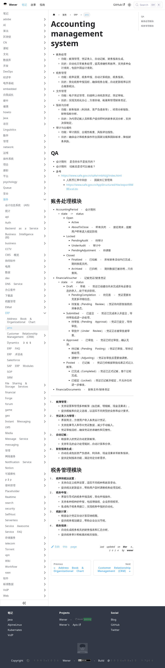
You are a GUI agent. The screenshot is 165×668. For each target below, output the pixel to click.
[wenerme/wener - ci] (83, 619)
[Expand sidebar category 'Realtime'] (44, 497)
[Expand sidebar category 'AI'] (44, 25)
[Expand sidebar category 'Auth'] (44, 222)
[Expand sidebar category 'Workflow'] (44, 566)
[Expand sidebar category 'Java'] (44, 118)
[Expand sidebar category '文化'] (44, 54)
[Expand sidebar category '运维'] (44, 153)
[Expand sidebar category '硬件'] (44, 100)
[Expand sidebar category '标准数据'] (44, 584)
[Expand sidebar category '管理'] (44, 141)
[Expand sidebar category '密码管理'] (44, 485)
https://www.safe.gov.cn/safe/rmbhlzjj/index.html (91, 175)
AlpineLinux (15, 624)
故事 (33, 4)
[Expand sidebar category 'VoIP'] (44, 590)
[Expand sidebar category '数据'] (44, 272)
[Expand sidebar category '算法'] (44, 31)
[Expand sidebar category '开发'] (44, 65)
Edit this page (66, 546)
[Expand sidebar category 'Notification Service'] (44, 462)
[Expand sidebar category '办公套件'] (44, 289)
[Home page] (54, 14)
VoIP (10, 635)
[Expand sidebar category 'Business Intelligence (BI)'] (44, 236)
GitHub (117, 4)
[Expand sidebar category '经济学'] (44, 77)
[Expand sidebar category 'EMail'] (44, 307)
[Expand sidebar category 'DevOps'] (44, 71)
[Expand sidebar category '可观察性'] (44, 473)
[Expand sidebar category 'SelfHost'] (44, 514)
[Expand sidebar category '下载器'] (44, 295)
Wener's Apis (68, 624)
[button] (24, 19)
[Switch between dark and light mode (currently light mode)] (129, 4)
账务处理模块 (147, 21)
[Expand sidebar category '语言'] (44, 124)
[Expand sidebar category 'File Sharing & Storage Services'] (44, 385)
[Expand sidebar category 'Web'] (44, 595)
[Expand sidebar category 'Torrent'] (44, 549)
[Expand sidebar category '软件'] (44, 578)
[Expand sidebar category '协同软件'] (44, 260)
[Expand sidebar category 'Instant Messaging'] (44, 421)
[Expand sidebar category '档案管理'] (44, 301)
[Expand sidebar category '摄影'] (44, 170)
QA (142, 16)
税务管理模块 (147, 26)
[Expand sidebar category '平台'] (44, 176)
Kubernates (15, 630)
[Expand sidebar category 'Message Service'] (44, 439)
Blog (113, 619)
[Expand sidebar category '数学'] (44, 135)
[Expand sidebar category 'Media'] (44, 433)
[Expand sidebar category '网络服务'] (44, 456)
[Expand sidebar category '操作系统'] (44, 158)
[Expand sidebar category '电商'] (44, 266)
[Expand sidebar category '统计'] (44, 211)
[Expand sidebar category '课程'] (44, 48)
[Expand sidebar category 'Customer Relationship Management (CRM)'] (44, 335)
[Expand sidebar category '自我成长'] (44, 94)
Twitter (115, 630)
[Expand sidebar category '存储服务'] (44, 537)
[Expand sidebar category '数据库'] (44, 60)
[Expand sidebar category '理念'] (44, 164)
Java (10, 619)
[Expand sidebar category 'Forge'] (44, 398)
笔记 (24, 4)
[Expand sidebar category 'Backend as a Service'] (44, 228)
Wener (63, 619)
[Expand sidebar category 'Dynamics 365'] (44, 342)
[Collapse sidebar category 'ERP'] (44, 313)
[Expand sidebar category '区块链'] (44, 36)
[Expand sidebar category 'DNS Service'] (44, 284)
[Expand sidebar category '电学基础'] (44, 83)
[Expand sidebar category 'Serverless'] (44, 520)
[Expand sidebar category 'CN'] (44, 42)
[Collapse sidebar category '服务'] (44, 199)
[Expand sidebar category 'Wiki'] (44, 561)
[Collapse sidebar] (24, 603)
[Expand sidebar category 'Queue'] (44, 187)
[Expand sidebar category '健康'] (44, 106)
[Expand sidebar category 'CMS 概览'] (44, 255)
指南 (42, 4)
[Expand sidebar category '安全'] (44, 193)
